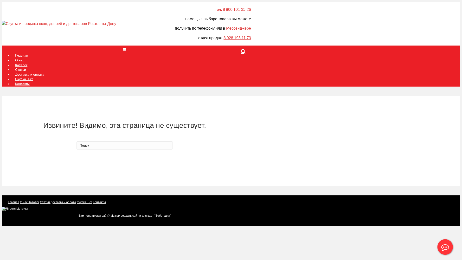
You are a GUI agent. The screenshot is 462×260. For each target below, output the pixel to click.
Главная (13, 202)
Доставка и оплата (63, 202)
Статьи (45, 202)
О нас (24, 202)
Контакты (22, 84)
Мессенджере (238, 28)
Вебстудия (162, 215)
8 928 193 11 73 (237, 38)
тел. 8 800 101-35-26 (233, 9)
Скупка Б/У (84, 202)
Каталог (33, 202)
